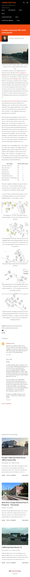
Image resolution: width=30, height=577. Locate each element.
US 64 (16, 328)
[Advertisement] (15, 419)
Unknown (9, 343)
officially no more (17, 78)
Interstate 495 (10, 326)
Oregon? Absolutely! (7, 17)
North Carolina (6, 328)
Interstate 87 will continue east (14, 101)
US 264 (13, 328)
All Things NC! (11, 10)
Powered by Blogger (16, 571)
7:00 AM (8, 354)
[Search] (24, 2)
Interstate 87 (18, 326)
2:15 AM (8, 399)
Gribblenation (9, 3)
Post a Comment (6, 403)
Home (3, 10)
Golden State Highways (7, 20)
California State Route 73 (12, 547)
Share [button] (3, 332)
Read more (25, 475)
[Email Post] (2, 331)
